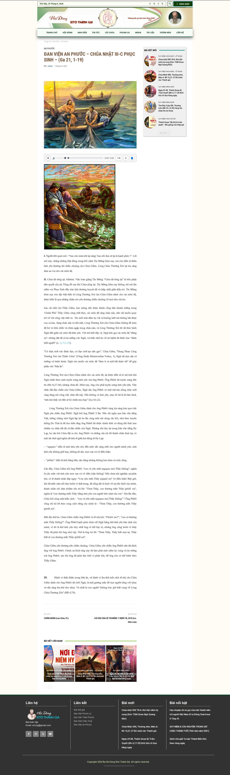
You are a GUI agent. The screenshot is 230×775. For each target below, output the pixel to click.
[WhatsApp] (87, 632)
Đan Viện (56, 41)
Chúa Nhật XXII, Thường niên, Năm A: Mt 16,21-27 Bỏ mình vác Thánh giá (90, 676)
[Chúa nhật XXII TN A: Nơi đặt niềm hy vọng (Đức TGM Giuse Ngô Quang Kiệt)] (59, 663)
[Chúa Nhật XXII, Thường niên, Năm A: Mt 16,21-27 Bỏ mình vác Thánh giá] (90, 663)
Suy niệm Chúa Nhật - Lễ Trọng (59, 670)
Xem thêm (163, 133)
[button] (170, 4)
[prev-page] (45, 686)
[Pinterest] (81, 632)
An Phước (64, 41)
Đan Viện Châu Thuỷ (83, 721)
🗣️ (132, 158)
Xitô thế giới (79, 710)
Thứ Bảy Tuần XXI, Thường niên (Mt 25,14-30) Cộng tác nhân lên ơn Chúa (170, 108)
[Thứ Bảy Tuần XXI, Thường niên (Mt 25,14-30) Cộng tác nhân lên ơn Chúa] (150, 107)
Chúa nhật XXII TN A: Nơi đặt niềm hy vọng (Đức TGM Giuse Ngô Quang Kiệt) (59, 676)
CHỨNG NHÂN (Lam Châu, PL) (56, 618)
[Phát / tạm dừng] (48, 158)
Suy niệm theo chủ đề (166, 119)
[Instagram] (154, 3)
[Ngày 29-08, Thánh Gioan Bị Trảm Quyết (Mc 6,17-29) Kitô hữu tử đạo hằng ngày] (121, 663)
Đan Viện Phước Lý (82, 713)
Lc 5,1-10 (65, 342)
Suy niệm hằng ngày (121, 670)
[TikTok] (158, 3)
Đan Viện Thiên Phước (84, 717)
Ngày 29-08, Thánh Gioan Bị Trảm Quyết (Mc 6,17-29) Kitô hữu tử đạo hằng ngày (121, 676)
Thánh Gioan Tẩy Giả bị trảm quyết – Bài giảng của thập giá (171, 123)
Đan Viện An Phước (83, 724)
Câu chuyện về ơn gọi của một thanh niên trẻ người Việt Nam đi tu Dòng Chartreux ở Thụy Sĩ (190, 714)
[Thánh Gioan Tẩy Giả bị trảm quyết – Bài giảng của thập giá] (150, 122)
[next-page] (50, 686)
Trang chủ (47, 41)
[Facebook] (150, 3)
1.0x (118, 158)
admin (50, 66)
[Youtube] (50, 734)
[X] (162, 3)
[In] (63, 632)
